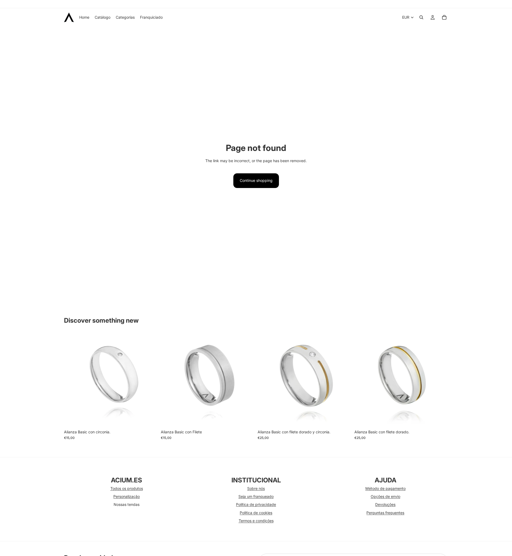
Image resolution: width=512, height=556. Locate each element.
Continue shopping (256, 180)
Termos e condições (256, 520)
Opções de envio (385, 496)
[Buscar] (421, 17)
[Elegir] (149, 418)
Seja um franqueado (256, 496)
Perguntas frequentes (385, 512)
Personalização (126, 496)
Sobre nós (256, 488)
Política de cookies (256, 512)
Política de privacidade (256, 504)
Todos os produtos (126, 488)
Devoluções (385, 504)
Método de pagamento (385, 488)
